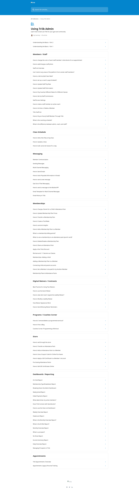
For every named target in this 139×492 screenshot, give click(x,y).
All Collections (34, 19)
